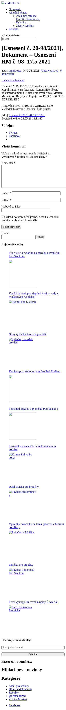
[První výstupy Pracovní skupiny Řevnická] (22, 619)
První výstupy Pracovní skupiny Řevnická (33, 602)
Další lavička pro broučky (24, 486)
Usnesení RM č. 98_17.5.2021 (27, 115)
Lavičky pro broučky (21, 564)
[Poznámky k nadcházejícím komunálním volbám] (22, 466)
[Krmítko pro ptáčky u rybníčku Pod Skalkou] (22, 388)
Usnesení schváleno (12, 80)
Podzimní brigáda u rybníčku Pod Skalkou (33, 408)
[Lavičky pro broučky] (22, 582)
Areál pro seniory (26, 15)
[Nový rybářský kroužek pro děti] (22, 351)
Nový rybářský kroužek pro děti (27, 334)
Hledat (5, 233)
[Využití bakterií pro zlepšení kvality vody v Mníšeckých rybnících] (22, 314)
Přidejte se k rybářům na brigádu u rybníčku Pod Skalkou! (34, 254)
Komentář (8, 163)
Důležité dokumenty (28, 19)
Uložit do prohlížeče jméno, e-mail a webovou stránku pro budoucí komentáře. (30, 218)
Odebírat (33, 654)
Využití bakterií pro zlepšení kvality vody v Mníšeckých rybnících (33, 295)
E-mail (6, 199)
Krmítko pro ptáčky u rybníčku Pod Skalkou (34, 371)
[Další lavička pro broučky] (22, 504)
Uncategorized (49, 70)
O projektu (15, 9)
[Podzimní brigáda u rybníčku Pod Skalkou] (22, 426)
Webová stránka (10, 206)
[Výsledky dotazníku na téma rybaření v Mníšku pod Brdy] (22, 544)
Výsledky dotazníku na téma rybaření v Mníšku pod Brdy (36, 525)
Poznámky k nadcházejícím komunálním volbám (32, 447)
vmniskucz (15, 70)
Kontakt (13, 29)
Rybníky (21, 22)
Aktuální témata (18, 12)
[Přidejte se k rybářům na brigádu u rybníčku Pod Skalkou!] (22, 273)
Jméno (6, 193)
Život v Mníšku (25, 25)
